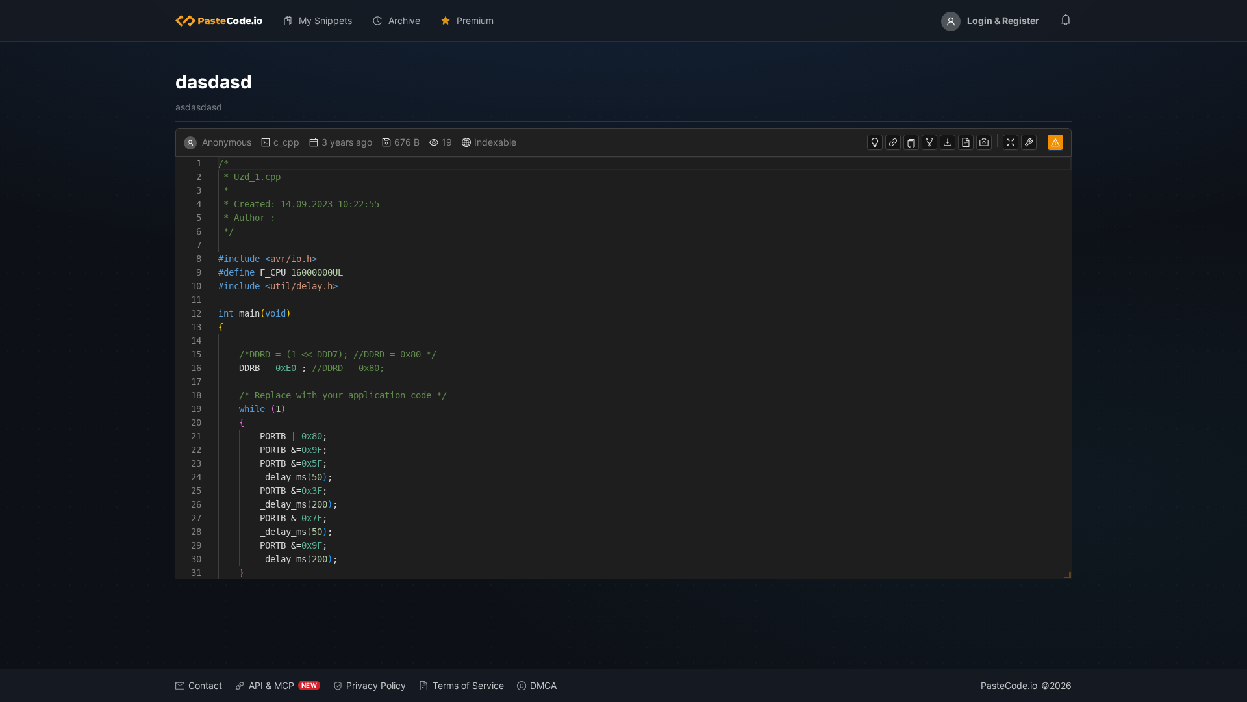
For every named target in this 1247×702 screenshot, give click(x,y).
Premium (475, 20)
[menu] (623, 21)
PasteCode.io (1009, 685)
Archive (404, 20)
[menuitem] (224, 21)
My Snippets (325, 20)
